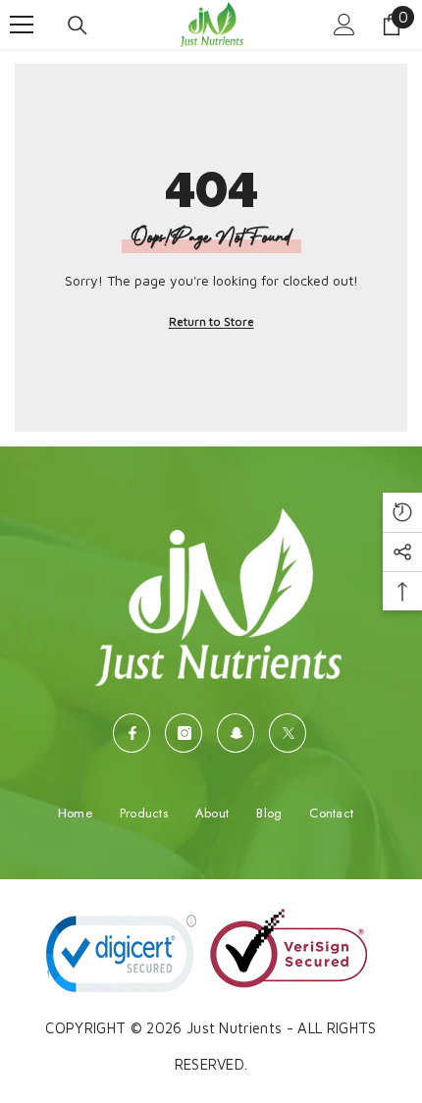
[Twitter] (287, 733)
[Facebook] (131, 733)
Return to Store (211, 321)
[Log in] (344, 24)
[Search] (77, 25)
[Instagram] (183, 733)
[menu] (21, 24)
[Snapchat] (235, 733)
